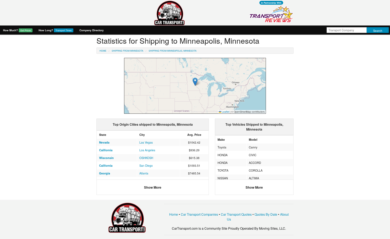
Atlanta (143, 173)
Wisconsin (106, 158)
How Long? (55, 30)
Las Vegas (146, 142)
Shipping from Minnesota (127, 50)
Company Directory (91, 30)
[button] (195, 82)
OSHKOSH (146, 158)
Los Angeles (147, 150)
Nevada (104, 142)
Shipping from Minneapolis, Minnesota (172, 50)
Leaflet (225, 111)
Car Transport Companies (199, 214)
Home (103, 50)
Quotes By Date (266, 214)
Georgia (104, 173)
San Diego (146, 165)
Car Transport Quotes (236, 214)
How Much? (17, 30)
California (106, 150)
